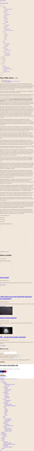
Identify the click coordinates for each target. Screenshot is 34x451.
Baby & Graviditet (8, 389)
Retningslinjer (5, 445)
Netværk (4, 436)
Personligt (15, 81)
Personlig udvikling (8, 404)
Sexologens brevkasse (9, 425)
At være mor (5, 387)
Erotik (4, 417)
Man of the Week (8, 428)
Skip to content (3, 0)
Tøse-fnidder (7, 397)
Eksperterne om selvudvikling (10, 405)
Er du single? (7, 385)
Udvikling (3, 438)
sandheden (7, 393)
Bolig (6, 413)
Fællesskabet (4, 433)
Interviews (7, 401)
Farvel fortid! (4, 277)
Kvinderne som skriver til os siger (9, 444)
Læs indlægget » (3, 284)
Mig (13, 81)
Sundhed (6, 409)
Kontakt (3, 448)
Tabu (4, 416)
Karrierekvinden (8, 400)
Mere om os (5, 441)
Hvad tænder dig (8, 420)
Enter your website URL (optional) (6, 357)
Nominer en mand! (8, 429)
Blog (6, 81)
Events (3, 437)
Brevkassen (7, 424)
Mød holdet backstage (7, 442)
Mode (6, 412)
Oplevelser (7, 396)
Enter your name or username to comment (7, 355)
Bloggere (3, 432)
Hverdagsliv (5, 392)
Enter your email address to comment (6, 356)
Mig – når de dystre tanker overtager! (13, 337)
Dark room (7, 421)
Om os (3, 440)
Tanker (19, 81)
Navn (1, 373)
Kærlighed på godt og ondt (10, 384)
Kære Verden (10, 81)
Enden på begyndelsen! (8, 318)
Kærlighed (5, 383)
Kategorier (3, 381)
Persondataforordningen (7, 446)
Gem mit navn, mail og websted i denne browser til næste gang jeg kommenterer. (15, 359)
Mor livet (6, 388)
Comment (1, 353)
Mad (6, 408)
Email (1, 374)
